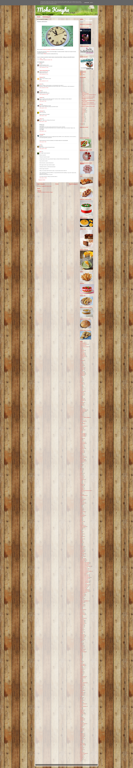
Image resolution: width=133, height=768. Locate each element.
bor (80, 376)
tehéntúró (81, 695)
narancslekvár (82, 613)
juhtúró (81, 470)
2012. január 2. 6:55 (43, 141)
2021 (82, 78)
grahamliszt (82, 452)
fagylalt (81, 428)
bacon (81, 361)
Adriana (41, 118)
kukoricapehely (82, 515)
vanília (81, 737)
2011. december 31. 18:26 (44, 87)
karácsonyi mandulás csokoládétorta (49, 49)
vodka (81, 742)
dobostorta (82, 408)
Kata (40, 90)
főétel (81, 439)
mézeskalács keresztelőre (84, 576)
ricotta (81, 656)
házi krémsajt (82, 459)
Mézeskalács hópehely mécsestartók (88, 102)
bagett (81, 362)
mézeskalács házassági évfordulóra (86, 571)
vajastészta (82, 734)
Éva (40, 63)
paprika (81, 630)
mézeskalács (82, 561)
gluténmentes (82, 448)
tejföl (81, 698)
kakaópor (81, 473)
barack (81, 366)
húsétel (81, 464)
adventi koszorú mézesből (84, 346)
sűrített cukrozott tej (83, 682)
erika (40, 104)
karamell (81, 478)
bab (80, 359)
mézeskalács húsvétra (83, 572)
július (83, 113)
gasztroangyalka (82, 443)
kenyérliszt (81, 488)
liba (80, 530)
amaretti (81, 349)
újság (81, 731)
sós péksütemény (83, 676)
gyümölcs (81, 455)
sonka (81, 675)
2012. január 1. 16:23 (43, 115)
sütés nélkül (82, 685)
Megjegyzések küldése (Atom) (46, 186)
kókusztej (81, 500)
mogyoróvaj (82, 602)
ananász (81, 351)
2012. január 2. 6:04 (43, 131)
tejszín (81, 702)
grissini (81, 454)
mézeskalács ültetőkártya (84, 589)
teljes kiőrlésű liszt (83, 703)
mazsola (81, 552)
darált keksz (82, 402)
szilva (81, 691)
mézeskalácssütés (83, 592)
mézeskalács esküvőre (83, 568)
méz (80, 557)
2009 (82, 124)
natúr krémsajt (82, 614)
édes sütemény (82, 411)
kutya (81, 517)
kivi (80, 496)
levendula (81, 527)
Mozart (81, 603)
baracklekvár (82, 367)
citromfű (81, 387)
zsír (80, 760)
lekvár (81, 520)
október (83, 109)
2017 (82, 82)
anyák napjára (82, 354)
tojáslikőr (81, 711)
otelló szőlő (82, 624)
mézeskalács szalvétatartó (84, 582)
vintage (81, 739)
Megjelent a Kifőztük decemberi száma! (88, 106)
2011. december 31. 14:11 (44, 74)
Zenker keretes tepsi (83, 753)
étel (80, 424)
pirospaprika (82, 639)
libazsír (81, 531)
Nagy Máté (83, 74)
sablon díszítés (82, 665)
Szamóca (48, 51)
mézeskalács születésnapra (84, 584)
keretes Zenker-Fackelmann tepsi (85, 490)
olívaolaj (81, 619)
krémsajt (81, 509)
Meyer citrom (82, 556)
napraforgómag (82, 609)
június (83, 114)
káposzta (81, 475)
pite (80, 641)
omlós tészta (82, 620)
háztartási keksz (82, 460)
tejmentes (81, 700)
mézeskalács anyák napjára (84, 563)
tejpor (81, 701)
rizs (80, 659)
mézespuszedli (82, 594)
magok (81, 541)
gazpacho (81, 444)
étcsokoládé (82, 423)
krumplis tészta (82, 511)
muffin (81, 607)
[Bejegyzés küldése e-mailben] (43, 58)
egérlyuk (81, 413)
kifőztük (81, 494)
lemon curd (82, 521)
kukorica (81, 514)
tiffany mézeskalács (83, 706)
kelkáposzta (82, 484)
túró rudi (81, 722)
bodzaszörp (82, 375)
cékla (81, 385)
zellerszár (81, 752)
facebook (81, 427)
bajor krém (82, 365)
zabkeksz (81, 747)
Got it (91, 2)
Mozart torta (82, 604)
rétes (81, 654)
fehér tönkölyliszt (83, 434)
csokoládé (41, 59)
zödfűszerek (82, 754)
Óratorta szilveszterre (85, 93)
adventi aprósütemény (83, 344)
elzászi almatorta (83, 421)
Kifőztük (45, 53)
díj (80, 406)
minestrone (82, 598)
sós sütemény (82, 677)
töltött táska (82, 718)
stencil (81, 681)
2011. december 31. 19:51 (44, 94)
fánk (80, 432)
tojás (81, 708)
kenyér (81, 486)
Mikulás (81, 597)
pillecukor (81, 638)
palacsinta (81, 629)
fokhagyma (82, 438)
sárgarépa (81, 669)
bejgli (81, 370)
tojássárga (81, 712)
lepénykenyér (82, 525)
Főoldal (38, 16)
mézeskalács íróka (83, 573)
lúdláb (81, 540)
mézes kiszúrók (82, 558)
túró (80, 721)
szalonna (81, 687)
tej (80, 696)
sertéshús (81, 672)
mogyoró (81, 599)
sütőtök (81, 686)
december (84, 92)
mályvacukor (82, 546)
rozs (80, 660)
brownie (81, 380)
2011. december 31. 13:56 (44, 67)
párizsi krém (82, 634)
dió (80, 407)
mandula (45, 59)
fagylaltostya (82, 429)
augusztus (84, 112)
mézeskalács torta (83, 588)
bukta (81, 381)
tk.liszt (81, 707)
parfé (81, 633)
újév (80, 727)
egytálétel (81, 416)
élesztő (81, 418)
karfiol (81, 480)
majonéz (81, 542)
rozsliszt (81, 661)
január (83, 121)
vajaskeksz (82, 733)
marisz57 (41, 97)
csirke (81, 397)
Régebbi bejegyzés (73, 184)
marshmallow (82, 550)
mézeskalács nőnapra (83, 579)
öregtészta (81, 625)
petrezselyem (82, 636)
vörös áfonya (82, 743)
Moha (41, 151)
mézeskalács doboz (83, 567)
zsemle (81, 759)
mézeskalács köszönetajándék (85, 577)
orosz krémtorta (82, 623)
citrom (81, 386)
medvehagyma (82, 553)
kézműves (81, 491)
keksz (81, 483)
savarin (81, 670)
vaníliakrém (82, 738)
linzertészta (82, 536)
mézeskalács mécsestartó (84, 578)
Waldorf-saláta (82, 744)
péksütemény (82, 635)
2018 (82, 81)
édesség (81, 412)
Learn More (86, 2)
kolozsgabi (41, 134)
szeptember (84, 110)
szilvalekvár (82, 692)
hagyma (81, 458)
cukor (81, 390)
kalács (81, 474)
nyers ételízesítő (82, 618)
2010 (82, 123)
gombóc (81, 449)
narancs (81, 610)
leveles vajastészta (83, 526)
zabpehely (81, 749)
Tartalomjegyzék (46, 16)
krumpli (81, 510)
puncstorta (81, 646)
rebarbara (81, 650)
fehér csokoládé (82, 433)
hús (80, 463)
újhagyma (81, 728)
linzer (81, 535)
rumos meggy (82, 664)
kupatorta (81, 516)
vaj (80, 732)
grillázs (81, 453)
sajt (80, 666)
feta (80, 437)
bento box (81, 371)
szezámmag (82, 690)
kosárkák (81, 504)
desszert (81, 403)
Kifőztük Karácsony (83, 495)
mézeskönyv (82, 593)
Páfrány (81, 628)
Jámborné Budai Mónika (44, 70)
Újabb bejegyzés (41, 184)
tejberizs (81, 697)
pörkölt (81, 644)
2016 (82, 84)
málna (81, 545)
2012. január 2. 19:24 (43, 148)
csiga (81, 396)
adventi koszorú (82, 345)
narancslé (81, 612)
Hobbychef (41, 77)
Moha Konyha (53, 9)
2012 (82, 89)
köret (81, 505)
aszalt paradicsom (83, 356)
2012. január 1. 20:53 (43, 121)
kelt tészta (81, 485)
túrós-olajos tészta (83, 723)
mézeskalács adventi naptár (84, 562)
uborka (81, 726)
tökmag (81, 717)
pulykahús (81, 645)
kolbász (81, 501)
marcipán (48, 59)
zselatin (81, 758)
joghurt (81, 469)
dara (81, 401)
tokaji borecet (82, 713)
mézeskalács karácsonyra (84, 574)
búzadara (81, 382)
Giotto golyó (82, 447)
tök (80, 716)
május (83, 116)
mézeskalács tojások (83, 587)
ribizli (81, 655)
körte (81, 506)
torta (51, 59)
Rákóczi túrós (82, 649)
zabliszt (81, 748)
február (83, 120)
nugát (81, 615)
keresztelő (81, 489)
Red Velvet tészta (83, 651)
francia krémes (82, 442)
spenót (81, 680)
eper (81, 422)
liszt (80, 537)
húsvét (81, 465)
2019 (82, 80)
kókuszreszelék (82, 499)
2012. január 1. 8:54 (43, 101)
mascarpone (82, 551)
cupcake (81, 392)
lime (80, 532)
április (83, 117)
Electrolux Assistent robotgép (85, 417)
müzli (81, 608)
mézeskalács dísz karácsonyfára (85, 566)
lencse (81, 522)
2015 (82, 85)
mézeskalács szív (83, 583)
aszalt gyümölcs (82, 355)
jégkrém (81, 468)
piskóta (81, 640)
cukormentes (82, 391)
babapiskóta (82, 360)
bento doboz (82, 372)
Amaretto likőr (82, 350)
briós (81, 377)
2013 (82, 88)
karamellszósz (82, 479)
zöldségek (81, 757)
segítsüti (81, 671)
